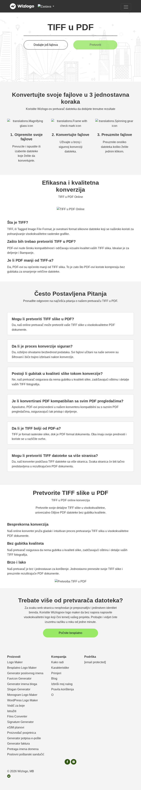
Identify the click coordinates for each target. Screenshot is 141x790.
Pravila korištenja (62, 689)
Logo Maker (15, 662)
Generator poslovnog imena (25, 673)
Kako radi (57, 662)
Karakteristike (60, 667)
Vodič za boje (16, 705)
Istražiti (11, 711)
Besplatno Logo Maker (22, 667)
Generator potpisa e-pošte (24, 738)
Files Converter (17, 716)
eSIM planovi (15, 727)
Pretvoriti (95, 44)
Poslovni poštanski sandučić (25, 754)
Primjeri (56, 673)
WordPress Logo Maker (22, 700)
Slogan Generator (18, 689)
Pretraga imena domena (23, 749)
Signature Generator (20, 721)
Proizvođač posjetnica (21, 732)
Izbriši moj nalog (62, 684)
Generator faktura (18, 743)
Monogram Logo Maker (22, 694)
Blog (54, 678)
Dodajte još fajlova (46, 44)
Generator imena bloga (22, 684)
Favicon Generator (19, 678)
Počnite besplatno (70, 632)
